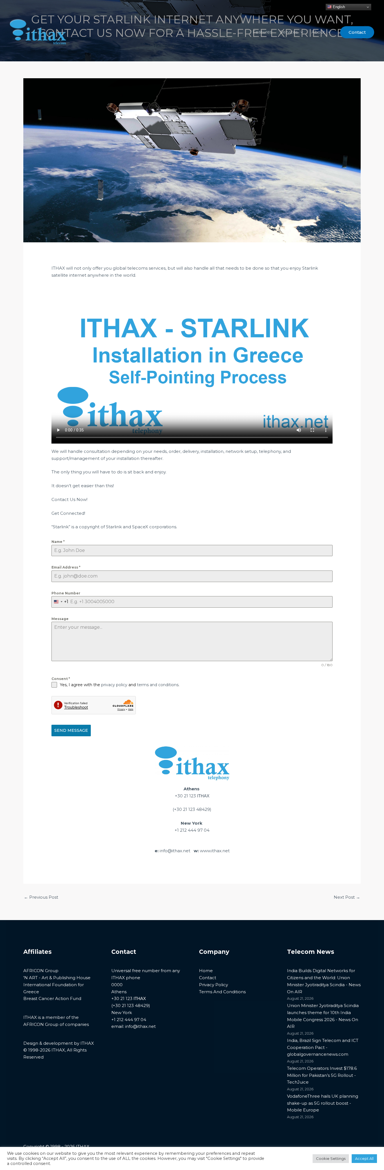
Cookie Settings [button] (330, 1158)
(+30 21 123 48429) (192, 809)
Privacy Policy (213, 984)
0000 (117, 984)
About (318, 32)
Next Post (347, 897)
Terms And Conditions (222, 991)
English (338, 7)
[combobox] (60, 601)
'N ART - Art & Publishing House (57, 977)
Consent (60, 679)
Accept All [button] (364, 1158)
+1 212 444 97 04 (192, 830)
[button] (300, 32)
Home (206, 970)
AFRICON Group (40, 970)
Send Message (71, 730)
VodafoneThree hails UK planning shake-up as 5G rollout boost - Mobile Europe (322, 1103)
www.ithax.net (215, 850)
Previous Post (41, 897)
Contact (207, 977)
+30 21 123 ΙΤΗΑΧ (192, 795)
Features (262, 32)
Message (60, 619)
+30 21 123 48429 (131, 1005)
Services (289, 32)
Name (58, 542)
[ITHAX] (38, 31)
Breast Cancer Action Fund (52, 998)
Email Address (65, 567)
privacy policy (114, 684)
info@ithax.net (175, 850)
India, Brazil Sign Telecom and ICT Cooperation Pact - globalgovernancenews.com (322, 1047)
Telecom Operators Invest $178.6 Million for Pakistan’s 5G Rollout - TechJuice (322, 1075)
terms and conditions (158, 684)
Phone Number (65, 593)
